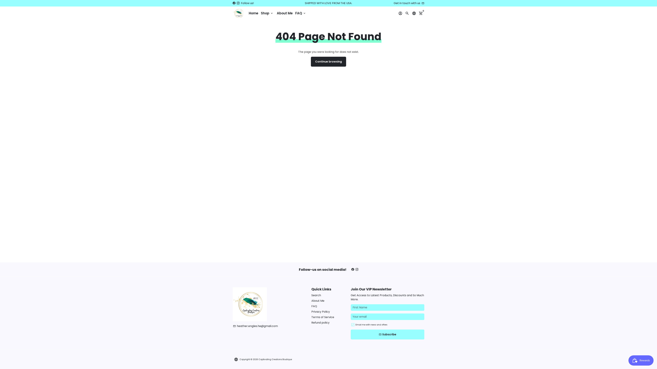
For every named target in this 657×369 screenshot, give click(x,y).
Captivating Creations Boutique (275, 359)
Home (253, 13)
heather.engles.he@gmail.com (255, 326)
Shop (267, 13)
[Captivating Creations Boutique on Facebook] (234, 3)
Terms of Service (322, 317)
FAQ (300, 13)
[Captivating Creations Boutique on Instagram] (238, 3)
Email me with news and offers (371, 324)
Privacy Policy (320, 312)
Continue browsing (328, 62)
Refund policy (320, 323)
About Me (285, 13)
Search (316, 295)
